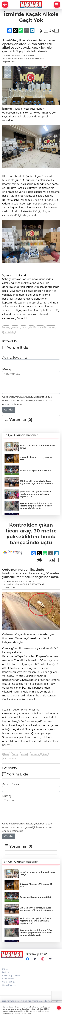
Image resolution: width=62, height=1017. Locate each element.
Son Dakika (9, 332)
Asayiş (15, 327)
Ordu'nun (9, 569)
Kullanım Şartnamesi (11, 975)
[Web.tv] (50, 959)
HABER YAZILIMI (10, 1001)
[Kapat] (59, 1008)
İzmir (23, 327)
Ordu (45, 754)
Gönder (8, 409)
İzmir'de (9, 40)
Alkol (31, 327)
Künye (5, 969)
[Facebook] (27, 959)
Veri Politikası (8, 979)
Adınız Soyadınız (14, 357)
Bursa (6, 327)
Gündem (50, 327)
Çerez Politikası (9, 982)
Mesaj (6, 369)
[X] (35, 959)
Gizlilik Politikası (9, 985)
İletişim (5, 972)
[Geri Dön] (5, 5)
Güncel (40, 327)
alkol (6, 47)
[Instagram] (43, 959)
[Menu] (57, 5)
